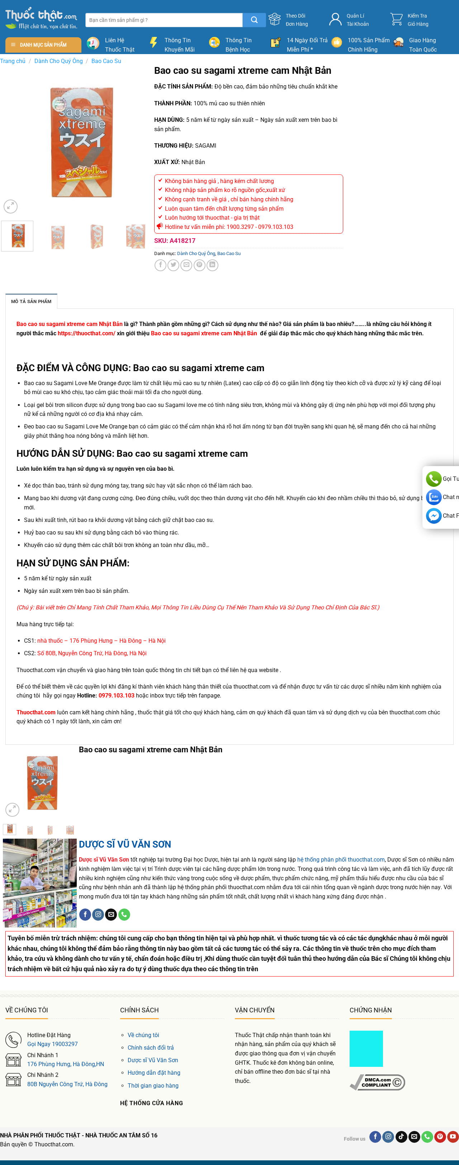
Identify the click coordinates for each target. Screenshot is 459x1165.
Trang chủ (12, 61)
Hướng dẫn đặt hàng (154, 1072)
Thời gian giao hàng (153, 1085)
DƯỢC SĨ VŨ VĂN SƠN (125, 844)
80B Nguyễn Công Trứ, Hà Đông (67, 1084)
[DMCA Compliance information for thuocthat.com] (377, 1081)
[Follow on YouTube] (453, 1137)
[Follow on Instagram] (98, 914)
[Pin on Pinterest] (199, 265)
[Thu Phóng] (11, 207)
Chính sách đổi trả (151, 1047)
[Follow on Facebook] (85, 914)
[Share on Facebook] (160, 265)
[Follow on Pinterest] (440, 1137)
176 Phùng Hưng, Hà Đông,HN (65, 1064)
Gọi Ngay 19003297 (52, 1044)
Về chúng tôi (143, 1035)
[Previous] (13, 140)
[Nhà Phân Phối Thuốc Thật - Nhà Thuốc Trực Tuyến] (41, 18)
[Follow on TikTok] (401, 1137)
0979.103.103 (116, 695)
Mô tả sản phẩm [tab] (31, 301)
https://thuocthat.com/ (86, 333)
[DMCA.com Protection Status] (366, 1048)
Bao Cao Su (106, 61)
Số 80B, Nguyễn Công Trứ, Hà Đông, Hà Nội (92, 653)
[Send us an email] (111, 914)
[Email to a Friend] (186, 265)
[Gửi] (254, 20)
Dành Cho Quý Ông (58, 61)
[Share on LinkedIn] (212, 265)
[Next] (139, 140)
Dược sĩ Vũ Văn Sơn (153, 1060)
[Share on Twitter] (173, 265)
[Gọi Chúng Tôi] (124, 914)
